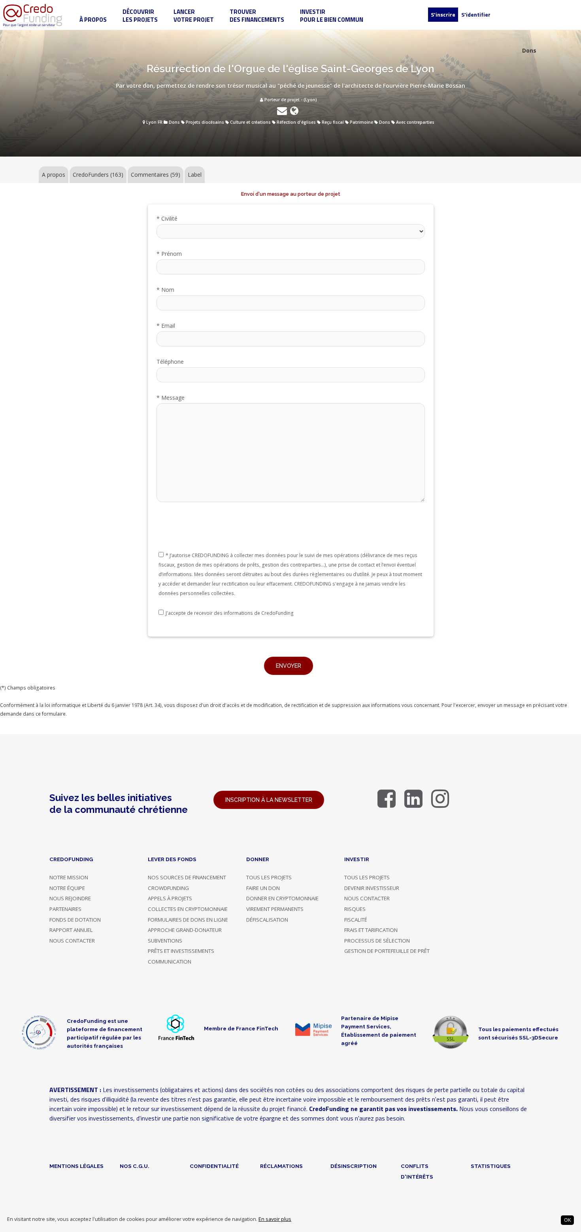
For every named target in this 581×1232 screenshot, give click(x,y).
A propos (53, 174)
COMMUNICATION (169, 961)
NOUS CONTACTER (72, 940)
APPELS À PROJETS (170, 898)
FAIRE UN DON (263, 888)
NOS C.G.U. (134, 1166)
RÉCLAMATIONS (281, 1166)
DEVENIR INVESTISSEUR (371, 888)
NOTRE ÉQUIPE (67, 888)
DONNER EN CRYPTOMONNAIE (282, 898)
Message (171, 397)
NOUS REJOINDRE (70, 898)
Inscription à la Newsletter (268, 800)
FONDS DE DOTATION (75, 919)
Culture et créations (250, 122)
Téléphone (170, 361)
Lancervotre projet (194, 15)
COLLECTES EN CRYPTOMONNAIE (188, 909)
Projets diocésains (205, 122)
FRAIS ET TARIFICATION (371, 929)
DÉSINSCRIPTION (353, 1166)
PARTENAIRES (65, 909)
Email (166, 325)
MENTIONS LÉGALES (76, 1166)
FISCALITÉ (355, 919)
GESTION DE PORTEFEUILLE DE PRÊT (387, 950)
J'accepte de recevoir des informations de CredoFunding (230, 613)
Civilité (167, 218)
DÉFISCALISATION (267, 919)
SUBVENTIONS (165, 940)
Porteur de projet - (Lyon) (290, 99)
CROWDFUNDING (168, 888)
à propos (93, 19)
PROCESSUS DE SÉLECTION (377, 940)
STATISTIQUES (491, 1166)
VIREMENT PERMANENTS (275, 909)
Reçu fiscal (333, 122)
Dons (174, 122)
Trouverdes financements (257, 15)
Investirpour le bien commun (331, 15)
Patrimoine (361, 122)
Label (195, 174)
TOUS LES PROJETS (269, 877)
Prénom (169, 253)
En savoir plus (274, 1219)
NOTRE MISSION (68, 877)
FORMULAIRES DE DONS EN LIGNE (188, 919)
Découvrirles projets (140, 15)
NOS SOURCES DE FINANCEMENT (187, 877)
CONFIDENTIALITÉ (214, 1166)
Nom (165, 289)
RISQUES (355, 909)
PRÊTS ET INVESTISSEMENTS (181, 950)
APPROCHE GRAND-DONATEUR (185, 929)
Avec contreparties (415, 122)
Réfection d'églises (296, 122)
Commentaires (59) (155, 174)
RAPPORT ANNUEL (71, 929)
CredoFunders (98, 174)
